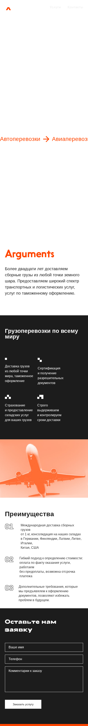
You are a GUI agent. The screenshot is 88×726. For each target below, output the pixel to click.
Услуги (55, 7)
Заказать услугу (27, 89)
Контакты (75, 7)
